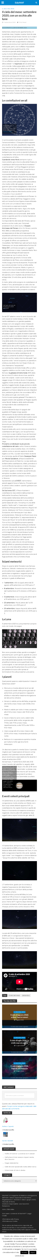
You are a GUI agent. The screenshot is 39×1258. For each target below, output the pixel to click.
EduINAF (19, 2)
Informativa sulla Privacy (10, 1219)
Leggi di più (19, 1256)
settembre (26, 995)
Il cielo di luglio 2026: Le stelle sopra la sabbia (19, 1041)
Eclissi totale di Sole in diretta (15, 1170)
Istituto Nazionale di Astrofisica (20, 1197)
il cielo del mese (14, 995)
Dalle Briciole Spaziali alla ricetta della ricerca (20, 1167)
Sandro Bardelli (7, 1141)
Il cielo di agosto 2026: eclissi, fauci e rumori (19, 1016)
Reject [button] (33, 1252)
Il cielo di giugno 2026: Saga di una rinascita (19, 1067)
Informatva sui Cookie (9, 1221)
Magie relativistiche (11, 1163)
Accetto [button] (24, 1252)
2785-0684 (10, 1209)
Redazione (6, 1206)
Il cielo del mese (8, 8)
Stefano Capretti (8, 1126)
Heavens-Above (7, 131)
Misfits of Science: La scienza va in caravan (20, 1153)
